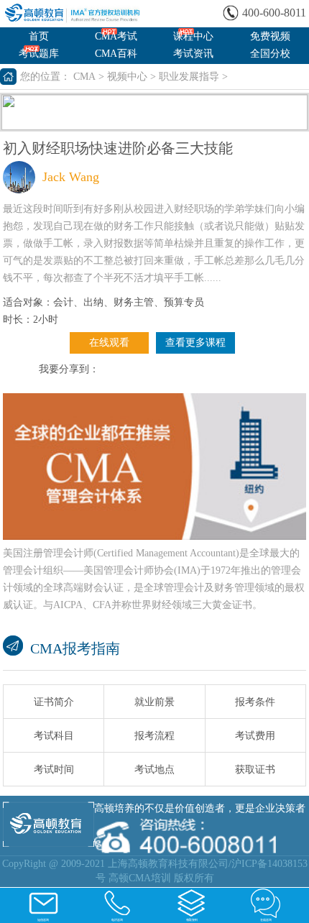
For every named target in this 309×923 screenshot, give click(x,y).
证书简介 (54, 702)
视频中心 (127, 76)
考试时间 (54, 769)
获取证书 (255, 769)
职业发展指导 (189, 76)
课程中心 (193, 36)
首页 (39, 36)
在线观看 (109, 342)
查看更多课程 (195, 342)
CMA (84, 76)
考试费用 (255, 735)
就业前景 (154, 702)
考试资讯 (193, 53)
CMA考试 (116, 36)
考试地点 (154, 769)
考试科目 (54, 735)
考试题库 (39, 53)
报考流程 (154, 735)
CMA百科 (116, 53)
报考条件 (255, 702)
